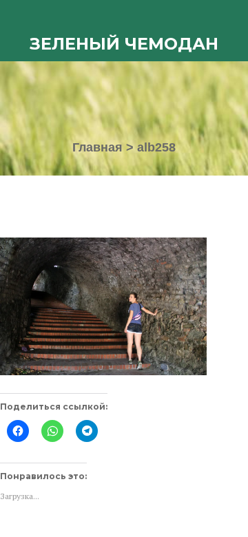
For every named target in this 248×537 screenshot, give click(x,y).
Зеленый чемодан (124, 44)
